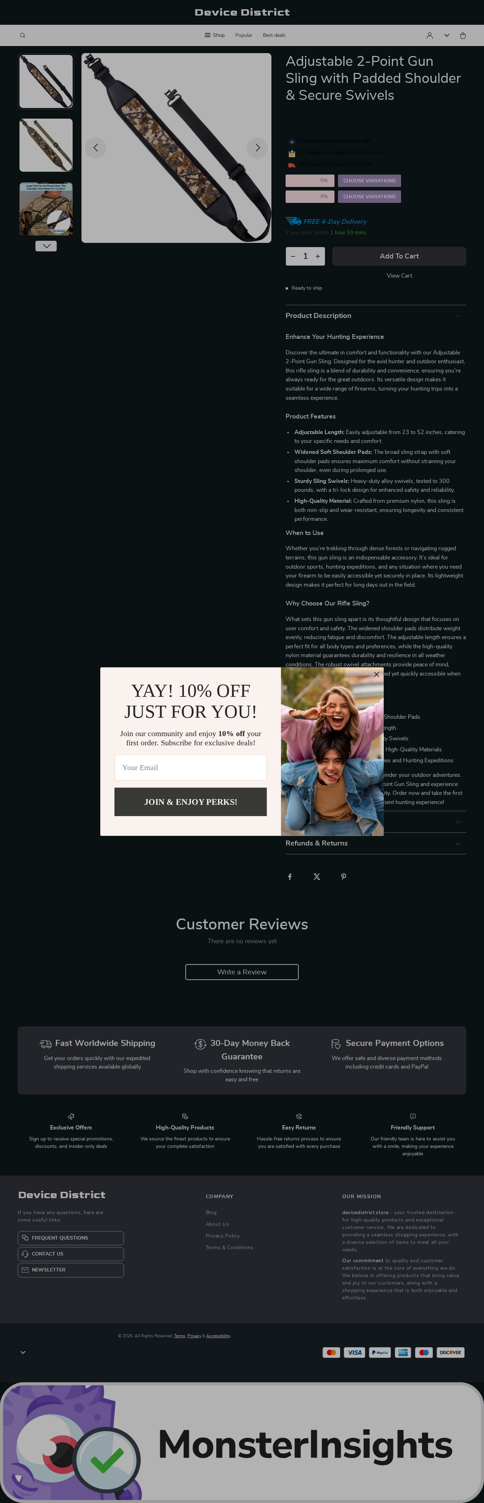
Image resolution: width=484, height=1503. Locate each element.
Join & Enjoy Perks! (190, 801)
